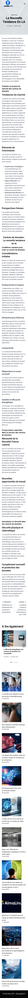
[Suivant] (23, 646)
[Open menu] (24, 3)
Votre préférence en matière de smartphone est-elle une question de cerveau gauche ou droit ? (14, 885)
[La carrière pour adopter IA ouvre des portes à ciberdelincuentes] (14, 681)
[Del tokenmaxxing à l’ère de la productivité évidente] (14, 776)
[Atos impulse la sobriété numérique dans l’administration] (14, 712)
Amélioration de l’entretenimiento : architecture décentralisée (7, 607)
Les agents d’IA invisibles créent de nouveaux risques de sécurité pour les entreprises (13, 757)
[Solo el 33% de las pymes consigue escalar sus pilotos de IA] (14, 969)
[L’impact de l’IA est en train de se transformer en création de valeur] (14, 806)
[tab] (10, 662)
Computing (14, 15)
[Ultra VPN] (8, 3)
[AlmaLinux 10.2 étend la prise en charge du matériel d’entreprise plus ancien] (14, 903)
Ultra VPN (11, 994)
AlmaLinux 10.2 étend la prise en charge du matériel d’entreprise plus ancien (13, 917)
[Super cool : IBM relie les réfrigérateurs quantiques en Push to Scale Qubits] (14, 837)
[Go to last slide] (4, 646)
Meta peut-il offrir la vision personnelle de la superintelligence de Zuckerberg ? (13, 950)
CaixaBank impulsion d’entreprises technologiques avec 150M (21, 608)
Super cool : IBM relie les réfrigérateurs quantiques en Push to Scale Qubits (14, 852)
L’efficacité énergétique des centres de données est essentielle (13, 651)
